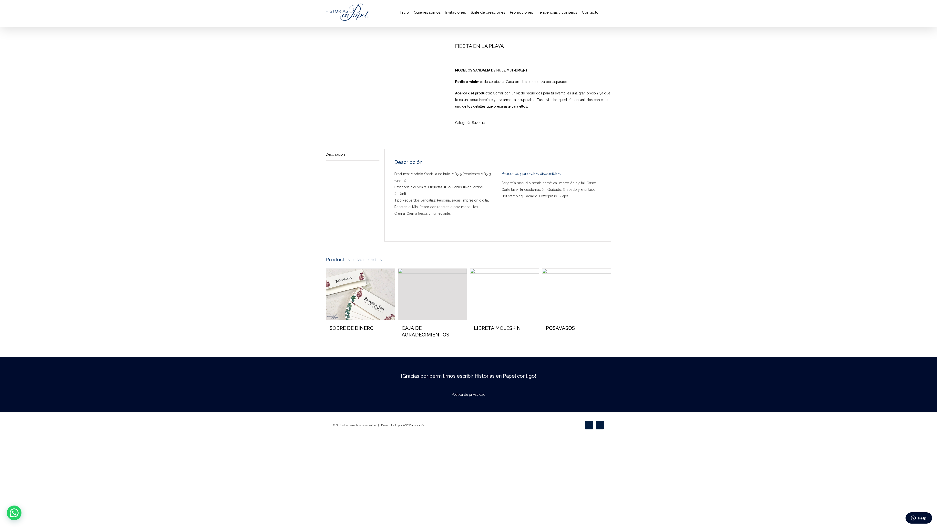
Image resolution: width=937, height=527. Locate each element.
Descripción (335, 154)
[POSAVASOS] (576, 294)
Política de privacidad (468, 394)
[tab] (352, 155)
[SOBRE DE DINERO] (360, 294)
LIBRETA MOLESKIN (497, 328)
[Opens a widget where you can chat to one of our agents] (918, 518)
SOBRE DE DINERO (352, 328)
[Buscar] (604, 12)
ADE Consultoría (413, 425)
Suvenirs (478, 123)
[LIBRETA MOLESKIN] (504, 294)
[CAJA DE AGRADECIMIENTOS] (432, 294)
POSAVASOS (560, 328)
